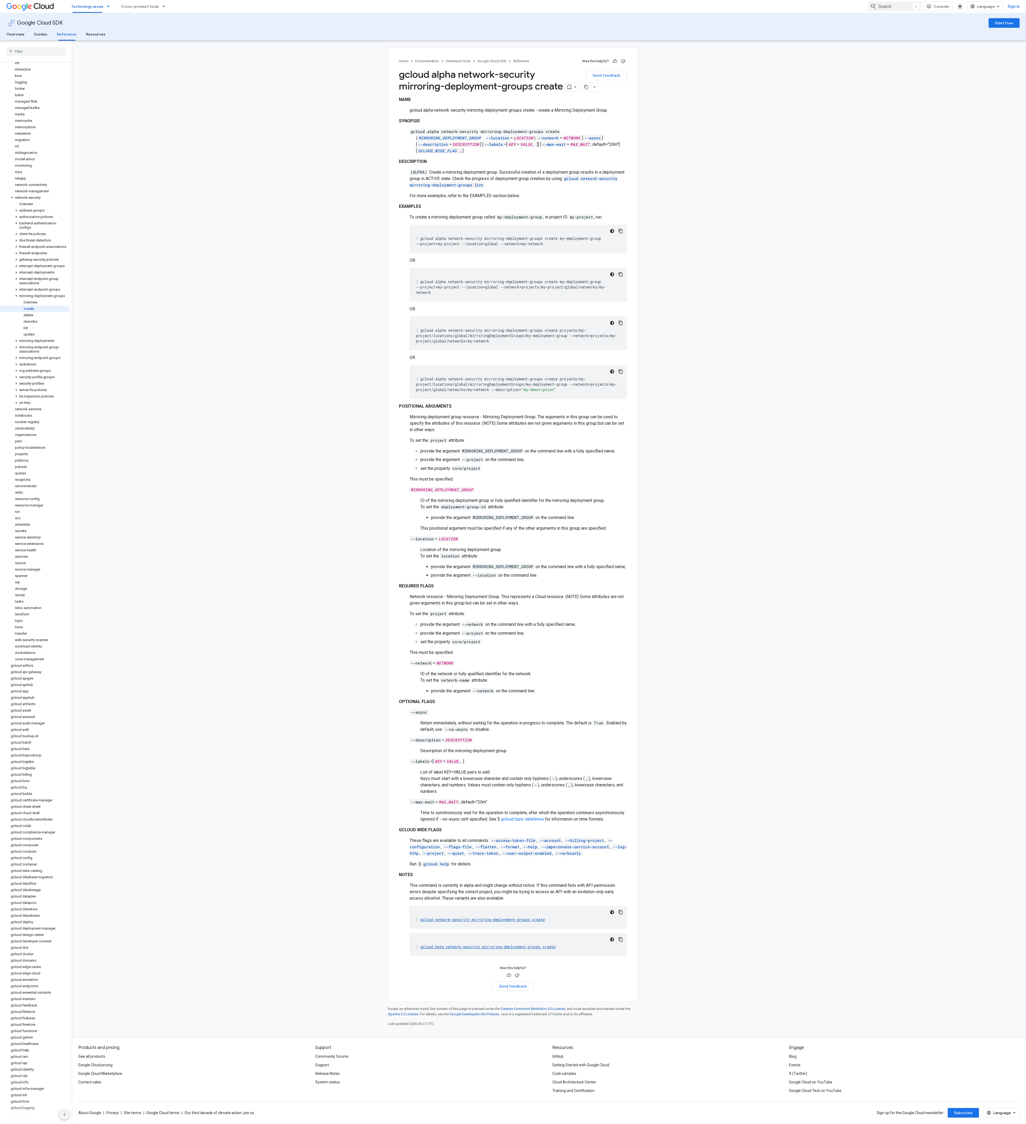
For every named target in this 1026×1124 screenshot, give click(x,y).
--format (509, 846)
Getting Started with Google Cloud (580, 1065)
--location (497, 137)
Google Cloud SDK (40, 22)
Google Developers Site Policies (474, 1014)
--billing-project (584, 840)
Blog (792, 1056)
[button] (35, 197)
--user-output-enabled (526, 853)
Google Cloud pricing (95, 1065)
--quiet (456, 853)
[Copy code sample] (620, 231)
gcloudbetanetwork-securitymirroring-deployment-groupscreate (487, 946)
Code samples (564, 1073)
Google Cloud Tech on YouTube (815, 1090)
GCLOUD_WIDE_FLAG (437, 150)
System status (327, 1082)
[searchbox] (35, 51)
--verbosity (568, 853)
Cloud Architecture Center (574, 1082)
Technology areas (87, 6)
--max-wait (554, 144)
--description (433, 144)
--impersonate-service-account (575, 846)
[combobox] (894, 6)
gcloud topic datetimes (522, 819)
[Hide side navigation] (64, 1114)
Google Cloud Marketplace (100, 1073)
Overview (15, 34)
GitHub (557, 1056)
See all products (91, 1056)
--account (550, 840)
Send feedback (606, 75)
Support (322, 1065)
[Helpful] (615, 61)
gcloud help (436, 864)
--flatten (486, 846)
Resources (96, 34)
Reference (66, 34)
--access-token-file (513, 840)
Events (794, 1065)
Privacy (112, 1113)
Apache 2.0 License (403, 1014)
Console (941, 6)
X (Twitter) (798, 1073)
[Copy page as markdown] (586, 87)
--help (530, 846)
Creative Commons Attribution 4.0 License (533, 1009)
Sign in (1014, 6)
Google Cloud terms (163, 1113)
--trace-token (483, 853)
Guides (40, 34)
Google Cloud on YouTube (810, 1082)
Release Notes (327, 1073)
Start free (1004, 23)
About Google (89, 1113)
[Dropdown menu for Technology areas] (109, 6)
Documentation (427, 61)
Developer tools (458, 61)
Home (403, 61)
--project (433, 853)
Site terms (132, 1113)
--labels (493, 144)
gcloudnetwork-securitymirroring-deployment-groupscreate (482, 919)
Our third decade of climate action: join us (219, 1113)
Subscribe (963, 1112)
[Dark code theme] (612, 231)
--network (548, 137)
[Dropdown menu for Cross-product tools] (165, 6)
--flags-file (458, 846)
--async (592, 137)
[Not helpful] (623, 61)
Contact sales (89, 1082)
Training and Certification (573, 1090)
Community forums (331, 1056)
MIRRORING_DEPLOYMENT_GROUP (449, 137)
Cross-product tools (140, 6)
